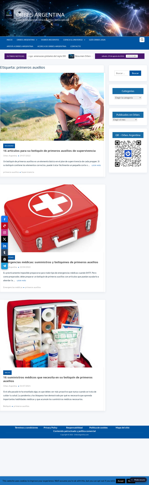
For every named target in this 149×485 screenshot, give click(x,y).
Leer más (96, 165)
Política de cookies (98, 427)
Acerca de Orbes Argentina (51, 46)
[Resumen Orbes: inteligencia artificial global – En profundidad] (52, 56)
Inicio (10, 40)
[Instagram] (4, 232)
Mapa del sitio (123, 427)
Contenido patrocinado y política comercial (74, 431)
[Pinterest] (4, 225)
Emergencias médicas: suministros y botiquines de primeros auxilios (50, 262)
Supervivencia (27, 172)
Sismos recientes (50, 40)
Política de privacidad (135, 437)
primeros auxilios (11, 172)
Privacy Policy (50, 427)
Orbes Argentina (40, 14)
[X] (4, 239)
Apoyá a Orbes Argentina (20, 46)
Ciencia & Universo (73, 40)
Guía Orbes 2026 (97, 40)
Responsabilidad (74, 427)
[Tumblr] (4, 252)
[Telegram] (4, 266)
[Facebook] (4, 219)
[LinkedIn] (4, 245)
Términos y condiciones (26, 427)
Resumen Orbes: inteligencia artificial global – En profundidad (86, 56)
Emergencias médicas (13, 287)
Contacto (75, 46)
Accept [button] (121, 481)
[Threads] (4, 259)
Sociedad (9, 146)
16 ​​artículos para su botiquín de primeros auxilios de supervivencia (49, 150)
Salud (7, 372)
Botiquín (7, 406)
